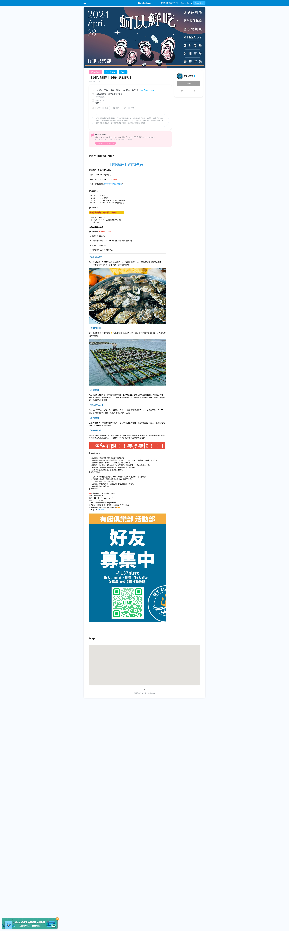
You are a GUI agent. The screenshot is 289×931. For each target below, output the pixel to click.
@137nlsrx (102, 510)
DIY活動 (116, 108)
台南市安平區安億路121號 (113, 184)
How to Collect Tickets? (105, 143)
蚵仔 (99, 108)
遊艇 (106, 108)
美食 (132, 108)
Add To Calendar (147, 90)
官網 (97, 103)
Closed (188, 84)
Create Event (199, 3)
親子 (125, 108)
